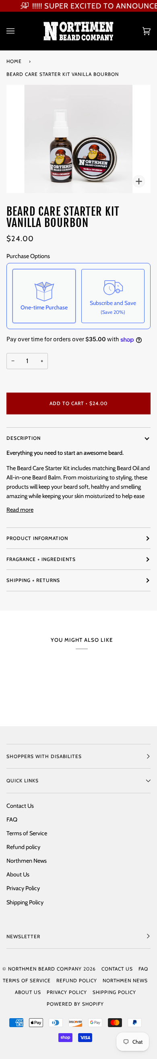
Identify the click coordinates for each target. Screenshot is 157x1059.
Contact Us (20, 805)
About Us (17, 874)
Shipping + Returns (33, 580)
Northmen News (26, 860)
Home (14, 61)
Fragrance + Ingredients (41, 559)
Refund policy (23, 847)
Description (23, 438)
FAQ (11, 819)
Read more (19, 509)
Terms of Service (26, 833)
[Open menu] (18, 31)
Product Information (37, 538)
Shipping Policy (24, 902)
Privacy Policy (23, 888)
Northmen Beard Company (45, 969)
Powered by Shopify (75, 1004)
